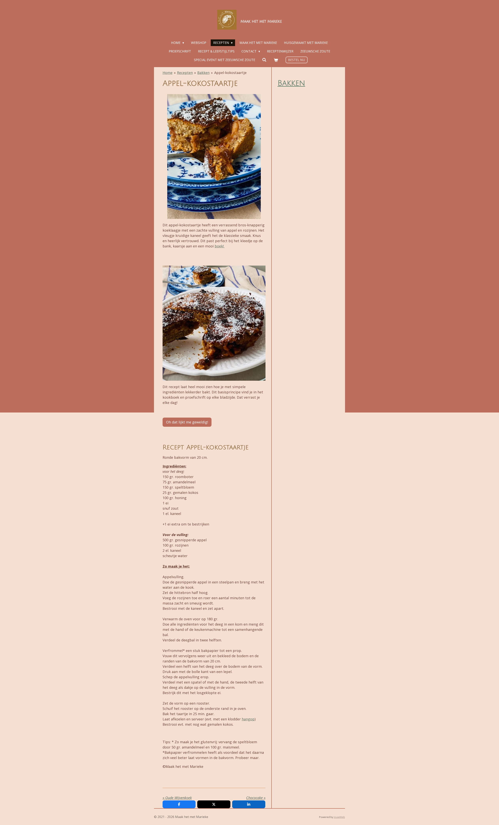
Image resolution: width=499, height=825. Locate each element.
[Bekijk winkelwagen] (275, 60)
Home (168, 72)
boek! (220, 246)
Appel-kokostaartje (230, 72)
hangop (248, 719)
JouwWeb (339, 817)
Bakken (203, 72)
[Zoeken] (264, 60)
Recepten (185, 72)
